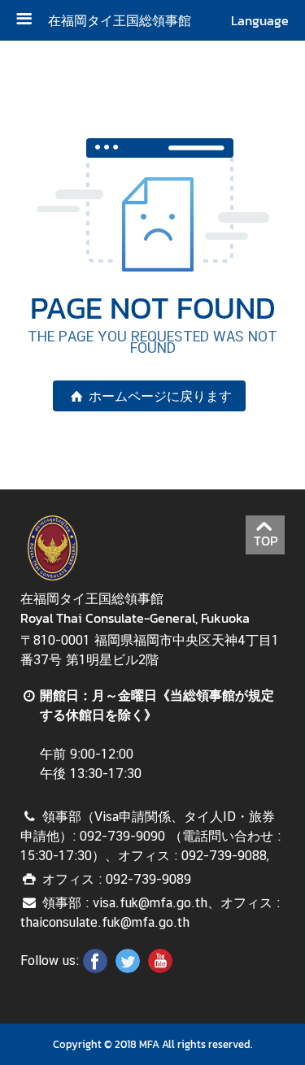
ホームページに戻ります (160, 396)
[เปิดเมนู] (30, 20)
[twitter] (127, 968)
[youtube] (160, 968)
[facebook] (95, 968)
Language (260, 20)
